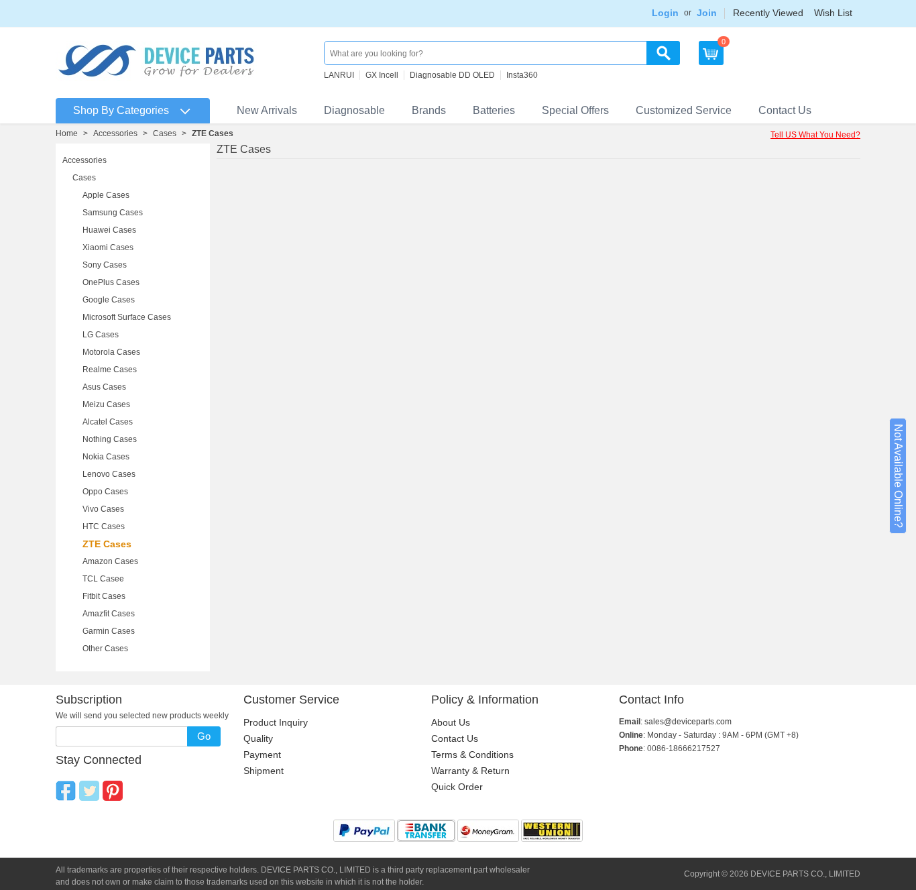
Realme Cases (109, 369)
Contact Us (784, 110)
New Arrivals (267, 110)
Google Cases (108, 299)
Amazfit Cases (108, 613)
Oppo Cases (105, 491)
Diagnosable (354, 110)
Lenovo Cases (108, 474)
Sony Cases (104, 265)
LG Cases (100, 334)
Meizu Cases (106, 404)
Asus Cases (104, 387)
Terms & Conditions (472, 754)
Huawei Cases (109, 230)
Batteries (494, 110)
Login (665, 12)
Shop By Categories (121, 110)
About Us (450, 722)
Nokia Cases (105, 456)
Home (67, 133)
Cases (164, 133)
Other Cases (105, 648)
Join (707, 12)
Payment (262, 754)
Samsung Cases (112, 212)
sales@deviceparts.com (688, 721)
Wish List (833, 12)
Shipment (263, 770)
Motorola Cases (111, 352)
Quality (258, 738)
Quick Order (457, 786)
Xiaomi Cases (107, 247)
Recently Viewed (768, 12)
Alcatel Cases (107, 422)
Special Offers (575, 110)
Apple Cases (105, 195)
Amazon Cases (110, 561)
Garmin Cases (108, 631)
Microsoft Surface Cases (126, 317)
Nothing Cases (109, 439)
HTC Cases (103, 526)
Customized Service (684, 110)
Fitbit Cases (103, 596)
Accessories (115, 133)
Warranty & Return (470, 770)
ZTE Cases (106, 544)
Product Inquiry (275, 722)
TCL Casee (103, 578)
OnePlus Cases (110, 282)
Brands (429, 110)
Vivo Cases (103, 509)
